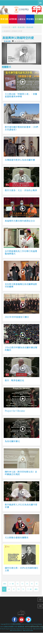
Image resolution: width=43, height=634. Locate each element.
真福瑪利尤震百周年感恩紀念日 (20, 220)
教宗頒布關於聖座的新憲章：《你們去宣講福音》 (21, 128)
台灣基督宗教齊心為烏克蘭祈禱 (20, 159)
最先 (4, 584)
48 (9, 589)
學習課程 (30, 19)
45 (32, 584)
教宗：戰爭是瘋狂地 (14, 380)
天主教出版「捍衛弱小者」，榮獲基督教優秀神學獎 (21, 95)
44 (27, 584)
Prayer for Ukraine (15, 410)
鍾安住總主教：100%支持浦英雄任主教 (21, 569)
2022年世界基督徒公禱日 (17, 316)
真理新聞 (13, 19)
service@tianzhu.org (34, 626)
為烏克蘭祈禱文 (12, 441)
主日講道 (39, 19)
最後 (36, 589)
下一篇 (29, 589)
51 (23, 589)
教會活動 (4, 19)
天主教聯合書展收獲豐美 (16, 537)
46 (37, 584)
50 (18, 589)
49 (14, 589)
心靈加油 (21, 19)
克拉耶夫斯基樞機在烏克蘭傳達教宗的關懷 (21, 285)
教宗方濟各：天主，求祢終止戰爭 (21, 190)
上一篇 (11, 584)
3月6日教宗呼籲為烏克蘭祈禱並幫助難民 (21, 348)
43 (22, 584)
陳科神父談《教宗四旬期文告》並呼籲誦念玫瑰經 (21, 473)
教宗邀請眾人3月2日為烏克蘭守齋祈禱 (21, 506)
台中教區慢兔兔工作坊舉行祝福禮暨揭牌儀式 (21, 252)
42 (17, 584)
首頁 (14, 27)
